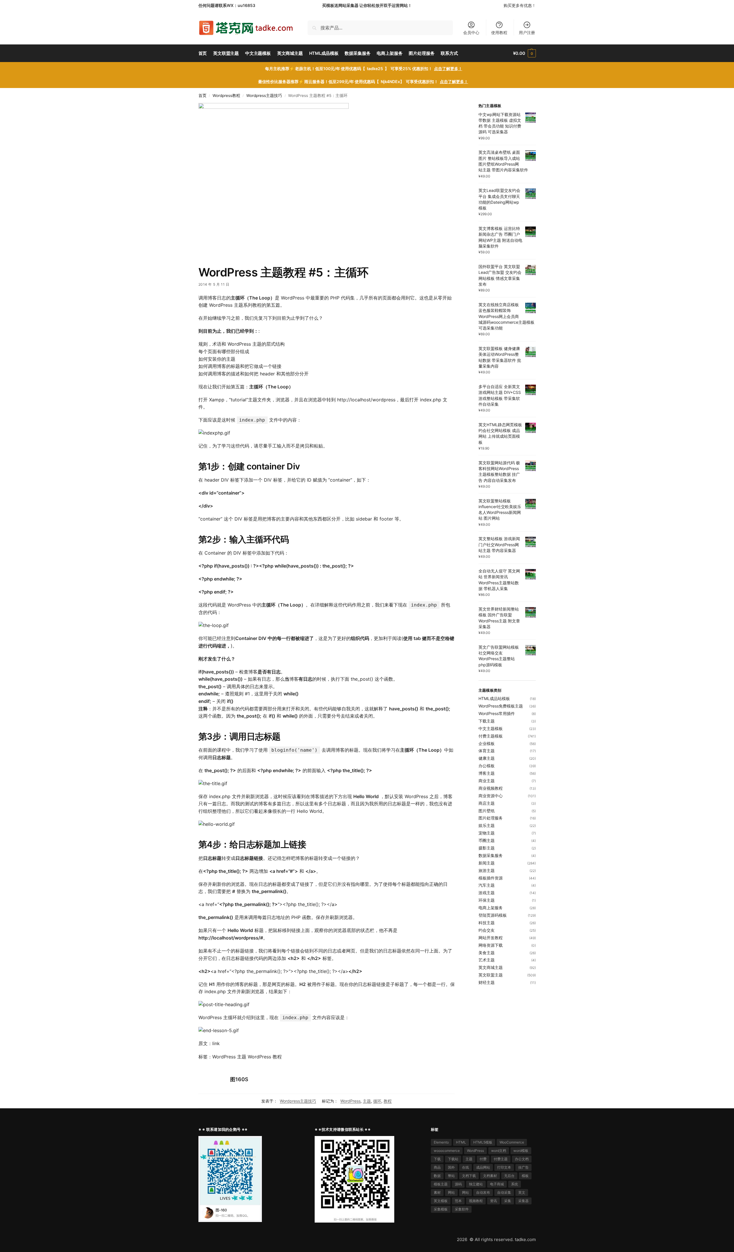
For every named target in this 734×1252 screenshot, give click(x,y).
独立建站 (476, 1184)
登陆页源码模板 (492, 915)
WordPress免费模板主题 (500, 705)
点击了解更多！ (448, 68)
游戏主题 (486, 892)
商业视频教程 (490, 788)
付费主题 (501, 1159)
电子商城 (497, 1184)
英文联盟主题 (490, 974)
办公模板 (486, 765)
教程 (388, 1100)
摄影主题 (486, 847)
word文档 (498, 1150)
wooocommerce (447, 1150)
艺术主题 (486, 959)
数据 (437, 1176)
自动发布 (483, 1192)
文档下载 (469, 1176)
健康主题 (486, 758)
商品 (437, 1167)
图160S (239, 1079)
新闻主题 (486, 862)
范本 (458, 1201)
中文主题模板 (490, 728)
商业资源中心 (490, 795)
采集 (507, 1201)
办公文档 (522, 1159)
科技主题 (486, 922)
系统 (514, 1184)
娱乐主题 (486, 825)
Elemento (441, 1142)
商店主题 (486, 803)
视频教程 (476, 1201)
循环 (377, 1100)
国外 (451, 1167)
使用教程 (499, 32)
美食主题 (486, 952)
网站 (451, 1192)
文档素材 (490, 1176)
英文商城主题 (490, 967)
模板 (525, 1176)
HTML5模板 (482, 1142)
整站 (451, 1176)
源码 (458, 1184)
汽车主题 (486, 885)
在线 (465, 1167)
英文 (521, 1192)
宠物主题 (486, 832)
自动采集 (504, 1192)
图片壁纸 (486, 810)
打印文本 (504, 1167)
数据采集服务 (490, 855)
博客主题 (486, 773)
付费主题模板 (490, 735)
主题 (367, 1100)
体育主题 (486, 750)
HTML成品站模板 (494, 698)
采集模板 (441, 1209)
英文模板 (441, 1201)
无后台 (509, 1176)
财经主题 (486, 982)
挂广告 (523, 1167)
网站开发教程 (490, 937)
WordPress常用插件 (496, 713)
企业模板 (486, 743)
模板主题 (441, 1184)
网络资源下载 (490, 945)
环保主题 (486, 900)
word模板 (520, 1150)
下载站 (453, 1159)
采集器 (523, 1201)
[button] (524, 53)
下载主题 (486, 720)
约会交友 (486, 930)
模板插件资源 (490, 877)
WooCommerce (512, 1142)
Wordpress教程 (226, 95)
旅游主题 (486, 870)
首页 (202, 95)
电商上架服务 (490, 907)
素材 (437, 1192)
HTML (461, 1142)
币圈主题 (486, 840)
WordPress (350, 1100)
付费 (483, 1159)
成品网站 (483, 1167)
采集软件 (462, 1209)
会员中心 (471, 32)
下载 (437, 1159)
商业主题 (486, 780)
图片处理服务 (490, 817)
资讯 (493, 1201)
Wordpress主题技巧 (264, 95)
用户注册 (527, 32)
